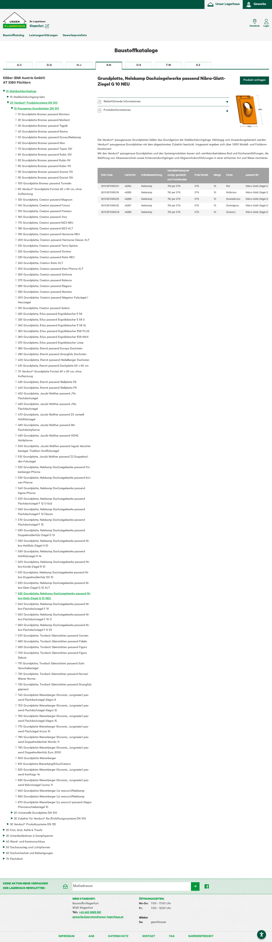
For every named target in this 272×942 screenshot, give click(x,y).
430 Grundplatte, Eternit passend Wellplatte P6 (47, 382)
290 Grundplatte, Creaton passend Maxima (45, 292)
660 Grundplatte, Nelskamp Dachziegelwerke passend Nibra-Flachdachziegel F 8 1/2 (53, 628)
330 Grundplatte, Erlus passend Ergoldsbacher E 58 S (51, 320)
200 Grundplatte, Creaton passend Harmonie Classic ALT (54, 240)
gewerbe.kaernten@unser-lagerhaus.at (97, 917)
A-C (19, 65)
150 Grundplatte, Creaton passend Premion (45, 211)
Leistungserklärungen (43, 35)
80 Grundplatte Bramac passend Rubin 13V (45, 155)
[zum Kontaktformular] (65, 886)
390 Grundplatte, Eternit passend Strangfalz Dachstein (52, 354)
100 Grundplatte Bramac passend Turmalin (44, 184)
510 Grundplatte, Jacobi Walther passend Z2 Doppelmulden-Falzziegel (53, 460)
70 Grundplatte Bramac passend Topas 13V (45, 149)
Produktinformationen (117, 110)
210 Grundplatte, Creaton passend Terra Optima (48, 246)
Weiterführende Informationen (122, 101)
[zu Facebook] (206, 886)
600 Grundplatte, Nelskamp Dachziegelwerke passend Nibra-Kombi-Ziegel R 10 (54, 565)
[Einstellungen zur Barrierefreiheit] (261, 934)
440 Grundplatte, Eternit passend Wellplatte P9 (47, 388)
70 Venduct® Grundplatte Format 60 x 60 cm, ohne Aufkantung (49, 374)
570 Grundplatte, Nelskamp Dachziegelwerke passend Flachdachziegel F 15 (51, 523)
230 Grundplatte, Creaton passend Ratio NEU (46, 257)
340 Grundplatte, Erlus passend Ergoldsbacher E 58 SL (52, 326)
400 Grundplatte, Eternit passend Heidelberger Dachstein (53, 360)
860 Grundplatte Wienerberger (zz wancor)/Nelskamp (51, 797)
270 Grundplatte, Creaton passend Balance (45, 280)
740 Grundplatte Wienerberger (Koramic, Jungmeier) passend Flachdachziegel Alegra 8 (53, 698)
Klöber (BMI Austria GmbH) (24, 81)
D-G (49, 65)
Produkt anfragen (254, 80)
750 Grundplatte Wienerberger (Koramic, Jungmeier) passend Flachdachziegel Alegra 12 (53, 708)
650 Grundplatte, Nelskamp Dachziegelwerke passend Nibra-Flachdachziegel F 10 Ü (53, 617)
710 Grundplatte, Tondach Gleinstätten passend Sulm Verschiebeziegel (51, 666)
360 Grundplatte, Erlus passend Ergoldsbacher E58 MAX (53, 337)
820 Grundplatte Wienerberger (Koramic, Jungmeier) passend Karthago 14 (53, 773)
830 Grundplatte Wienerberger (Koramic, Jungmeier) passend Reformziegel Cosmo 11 (53, 783)
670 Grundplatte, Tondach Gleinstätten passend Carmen (53, 636)
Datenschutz (118, 936)
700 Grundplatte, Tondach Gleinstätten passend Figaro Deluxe (52, 656)
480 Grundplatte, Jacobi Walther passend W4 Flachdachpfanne (46, 428)
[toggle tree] (47, 92)
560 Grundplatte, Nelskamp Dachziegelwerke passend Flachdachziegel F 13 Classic (51, 512)
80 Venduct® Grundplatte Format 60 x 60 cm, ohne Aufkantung (50, 192)
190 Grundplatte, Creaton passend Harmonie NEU (49, 234)
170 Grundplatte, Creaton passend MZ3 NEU (45, 223)
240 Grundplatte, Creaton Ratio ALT (40, 263)
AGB (91, 936)
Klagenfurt (37, 26)
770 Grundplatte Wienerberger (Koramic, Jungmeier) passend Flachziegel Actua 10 (53, 729)
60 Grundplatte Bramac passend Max (41, 143)
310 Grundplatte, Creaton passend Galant (44, 308)
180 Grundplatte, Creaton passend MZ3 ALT (45, 229)
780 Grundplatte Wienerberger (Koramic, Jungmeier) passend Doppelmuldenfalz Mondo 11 (53, 740)
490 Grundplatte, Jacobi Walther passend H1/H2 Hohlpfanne (48, 438)
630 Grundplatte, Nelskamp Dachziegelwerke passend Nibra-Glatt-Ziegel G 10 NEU (54, 596)
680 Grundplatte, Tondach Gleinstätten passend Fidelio (52, 641)
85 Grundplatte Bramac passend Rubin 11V (44, 166)
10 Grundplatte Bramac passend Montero (43, 114)
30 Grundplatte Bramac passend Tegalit (43, 126)
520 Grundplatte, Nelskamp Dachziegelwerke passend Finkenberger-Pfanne (54, 470)
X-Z (198, 65)
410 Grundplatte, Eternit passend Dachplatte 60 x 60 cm (53, 366)
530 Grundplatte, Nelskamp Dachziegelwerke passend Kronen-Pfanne (54, 481)
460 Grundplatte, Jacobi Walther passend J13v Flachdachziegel (47, 407)
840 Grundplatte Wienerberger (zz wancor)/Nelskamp (51, 791)
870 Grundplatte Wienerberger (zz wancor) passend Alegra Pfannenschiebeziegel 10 (54, 805)
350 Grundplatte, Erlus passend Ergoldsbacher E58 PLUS (53, 331)
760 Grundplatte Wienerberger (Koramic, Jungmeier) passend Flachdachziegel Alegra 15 (53, 719)
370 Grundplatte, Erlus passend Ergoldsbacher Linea (50, 343)
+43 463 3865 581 (90, 912)
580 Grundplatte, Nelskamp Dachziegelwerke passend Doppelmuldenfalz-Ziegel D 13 (51, 533)
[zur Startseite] (15, 20)
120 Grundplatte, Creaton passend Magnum (45, 200)
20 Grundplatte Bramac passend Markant (44, 120)
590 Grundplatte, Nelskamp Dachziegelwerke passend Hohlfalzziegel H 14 (51, 554)
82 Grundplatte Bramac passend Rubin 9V (44, 160)
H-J (79, 65)
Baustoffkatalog (13, 35)
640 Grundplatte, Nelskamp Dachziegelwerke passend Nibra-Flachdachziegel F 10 (53, 607)
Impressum (66, 936)
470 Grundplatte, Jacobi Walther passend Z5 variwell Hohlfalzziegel (51, 417)
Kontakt (148, 936)
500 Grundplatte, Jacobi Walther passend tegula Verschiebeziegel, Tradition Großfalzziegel (54, 449)
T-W (168, 65)
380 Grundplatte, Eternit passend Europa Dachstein (50, 349)
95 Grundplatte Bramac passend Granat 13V (45, 178)
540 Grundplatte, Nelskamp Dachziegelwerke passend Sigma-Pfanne (51, 491)
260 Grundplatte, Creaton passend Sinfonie (45, 275)
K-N (109, 65)
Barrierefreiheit (200, 936)
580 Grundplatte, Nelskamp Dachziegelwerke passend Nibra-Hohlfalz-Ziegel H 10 (53, 544)
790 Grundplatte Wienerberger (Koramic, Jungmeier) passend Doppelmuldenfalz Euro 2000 (53, 751)
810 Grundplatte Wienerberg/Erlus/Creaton (44, 764)
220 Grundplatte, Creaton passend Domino (44, 252)
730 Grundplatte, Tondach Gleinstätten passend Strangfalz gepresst (55, 687)
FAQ (171, 936)
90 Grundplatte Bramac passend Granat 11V (45, 172)
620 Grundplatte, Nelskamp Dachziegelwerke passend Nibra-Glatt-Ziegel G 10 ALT (53, 586)
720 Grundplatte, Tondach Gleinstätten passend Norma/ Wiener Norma (53, 677)
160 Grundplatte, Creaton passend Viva (42, 217)
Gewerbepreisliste (75, 35)
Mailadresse (83, 886)
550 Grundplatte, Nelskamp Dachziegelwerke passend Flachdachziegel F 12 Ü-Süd (51, 502)
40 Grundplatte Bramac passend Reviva (43, 132)
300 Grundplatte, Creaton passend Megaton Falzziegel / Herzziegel (53, 300)
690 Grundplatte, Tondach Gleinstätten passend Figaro (52, 647)
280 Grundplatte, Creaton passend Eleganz (45, 286)
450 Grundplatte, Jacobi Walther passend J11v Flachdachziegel (47, 396)
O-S (138, 65)
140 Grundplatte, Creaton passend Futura (44, 206)
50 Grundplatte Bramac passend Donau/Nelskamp (49, 137)
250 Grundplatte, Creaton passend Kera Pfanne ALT (50, 269)
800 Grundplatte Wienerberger (37, 758)
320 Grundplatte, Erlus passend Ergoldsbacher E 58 (50, 314)
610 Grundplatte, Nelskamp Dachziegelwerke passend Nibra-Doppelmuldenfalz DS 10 (53, 575)
